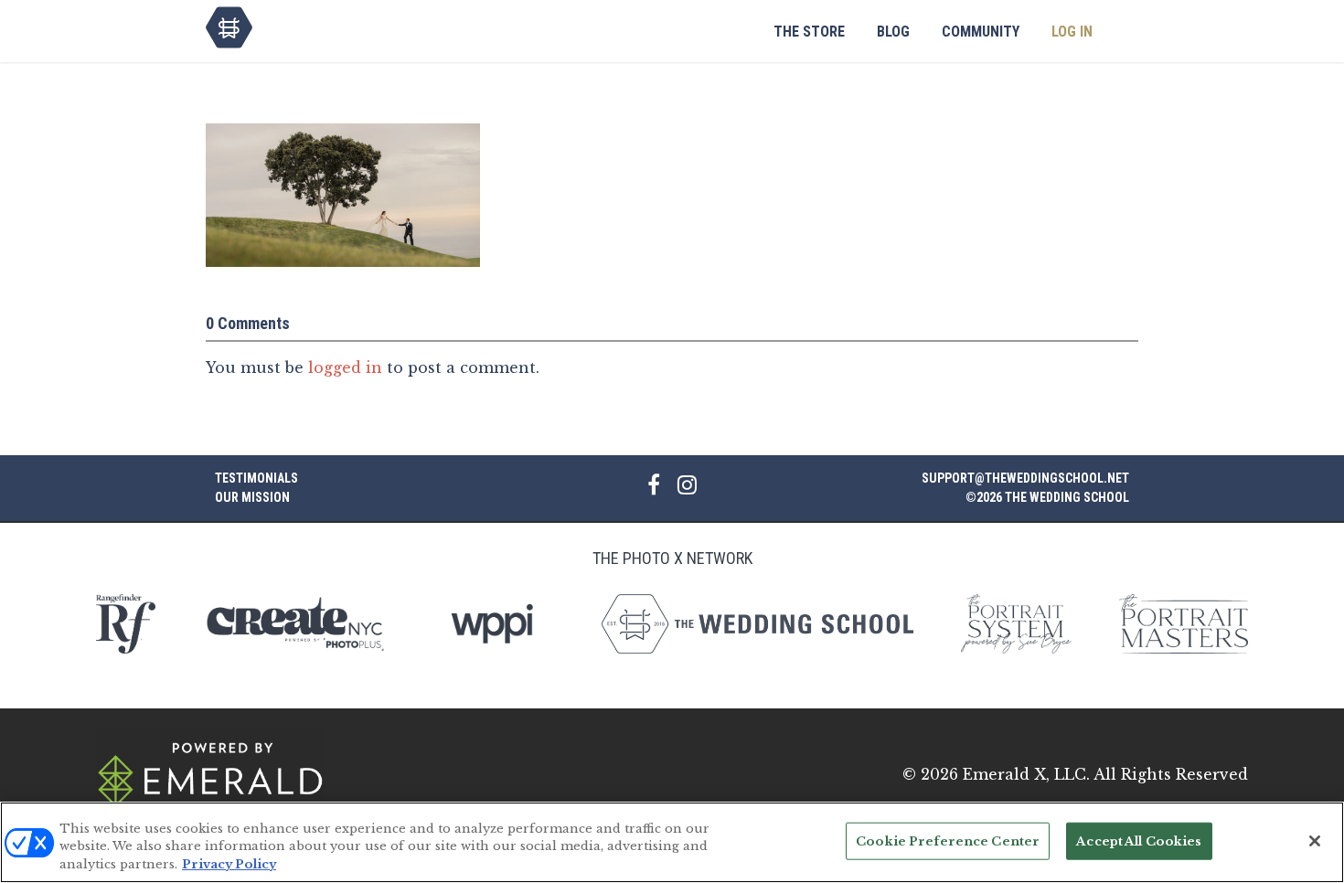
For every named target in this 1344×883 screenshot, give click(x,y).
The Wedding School (229, 27)
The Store (809, 31)
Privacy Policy (229, 864)
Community (980, 31)
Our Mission (252, 497)
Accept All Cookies (1138, 840)
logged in (345, 367)
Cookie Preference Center (948, 840)
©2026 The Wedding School (1047, 497)
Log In (1072, 31)
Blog (893, 31)
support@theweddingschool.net (1025, 478)
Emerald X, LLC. (1026, 774)
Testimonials (256, 478)
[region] (672, 842)
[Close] (1315, 841)
